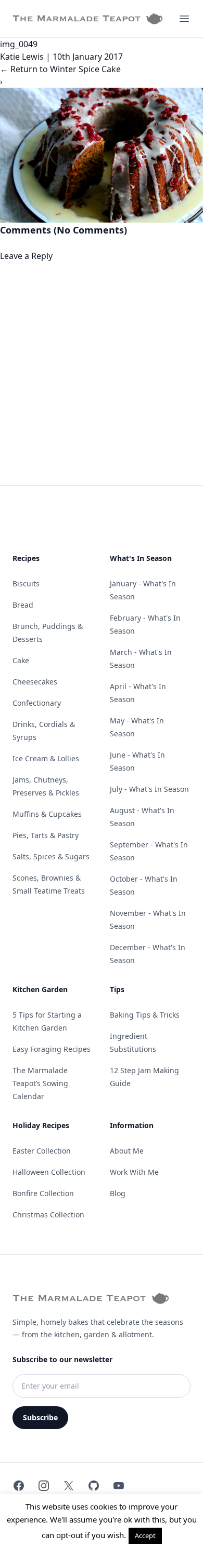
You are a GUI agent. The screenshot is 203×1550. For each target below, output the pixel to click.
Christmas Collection (48, 1214)
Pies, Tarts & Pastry (45, 835)
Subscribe (40, 1417)
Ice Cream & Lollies (45, 758)
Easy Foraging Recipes (51, 1049)
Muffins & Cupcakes (47, 814)
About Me (127, 1151)
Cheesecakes (34, 682)
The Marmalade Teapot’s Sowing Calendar (40, 1083)
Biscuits (26, 583)
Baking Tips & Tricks (145, 1015)
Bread (22, 605)
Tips (117, 989)
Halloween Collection (48, 1172)
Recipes (26, 558)
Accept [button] (145, 1535)
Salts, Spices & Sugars (51, 856)
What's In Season (141, 558)
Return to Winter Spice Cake (60, 69)
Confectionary (36, 703)
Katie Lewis (22, 56)
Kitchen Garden (40, 989)
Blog (117, 1193)
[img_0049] (101, 155)
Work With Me (134, 1172)
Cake (20, 660)
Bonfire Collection (43, 1193)
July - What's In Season (149, 789)
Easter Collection (41, 1151)
